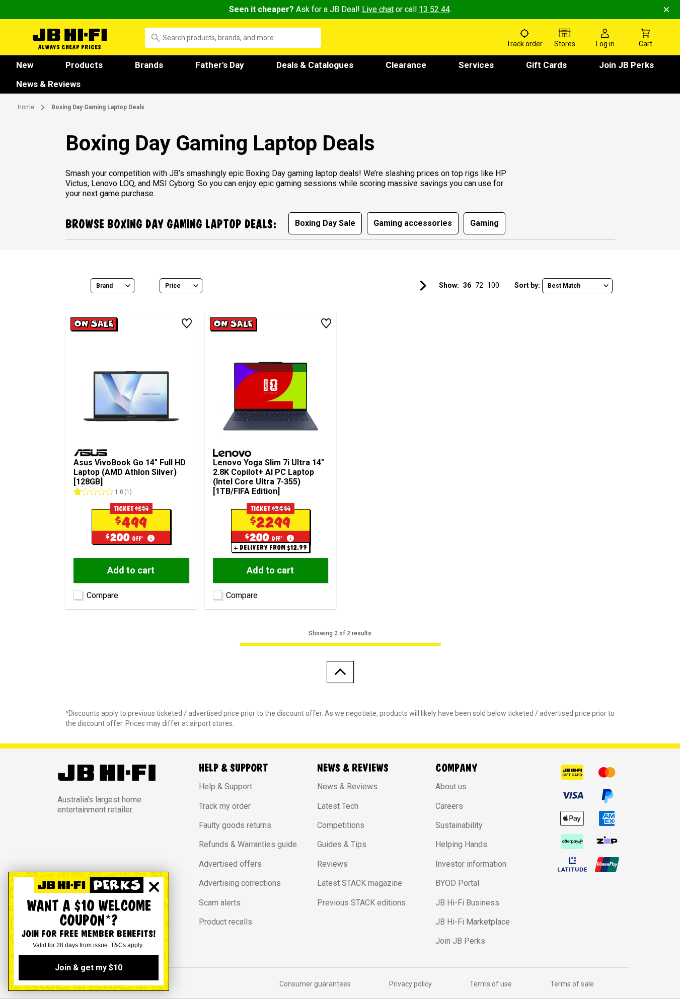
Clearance (406, 65)
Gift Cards (546, 65)
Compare (102, 595)
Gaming (484, 223)
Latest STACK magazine (359, 883)
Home (26, 107)
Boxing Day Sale (325, 223)
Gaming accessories (412, 223)
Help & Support (225, 786)
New (24, 65)
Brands (149, 65)
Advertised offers (230, 864)
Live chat (378, 9)
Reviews (332, 864)
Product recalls (225, 922)
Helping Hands (461, 844)
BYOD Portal (457, 883)
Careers (449, 806)
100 (493, 285)
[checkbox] (76, 593)
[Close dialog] (154, 887)
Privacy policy (410, 984)
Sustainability (459, 825)
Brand (104, 285)
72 (479, 285)
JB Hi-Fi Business (467, 902)
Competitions (340, 825)
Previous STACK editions (361, 902)
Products (84, 65)
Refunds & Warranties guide (248, 844)
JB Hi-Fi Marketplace (472, 922)
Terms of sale (572, 984)
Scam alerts (220, 902)
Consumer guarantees (315, 984)
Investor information (470, 864)
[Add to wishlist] (187, 323)
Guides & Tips (341, 844)
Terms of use (491, 984)
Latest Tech (337, 806)
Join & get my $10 (88, 967)
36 (467, 285)
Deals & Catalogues (314, 65)
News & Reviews (48, 84)
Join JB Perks (626, 65)
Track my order (225, 806)
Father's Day (219, 65)
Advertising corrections (240, 883)
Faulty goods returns (235, 825)
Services (476, 65)
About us (451, 786)
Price (173, 285)
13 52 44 (434, 9)
